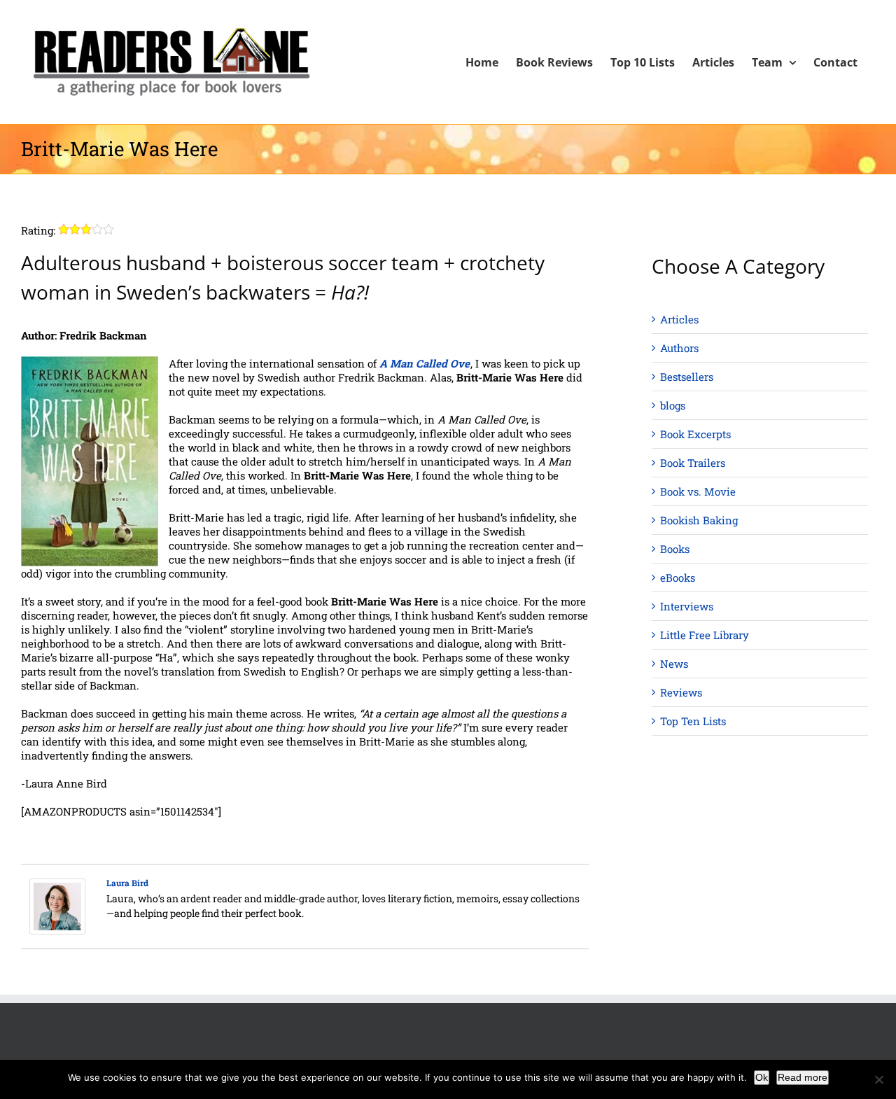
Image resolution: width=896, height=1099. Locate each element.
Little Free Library (704, 635)
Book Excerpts (695, 434)
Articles (679, 319)
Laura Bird (127, 882)
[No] (879, 1079)
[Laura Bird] (57, 885)
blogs (672, 405)
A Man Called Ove (424, 363)
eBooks (677, 577)
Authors (679, 348)
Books (675, 549)
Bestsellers (686, 377)
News (674, 664)
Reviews (681, 692)
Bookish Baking (699, 520)
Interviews (686, 606)
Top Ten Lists (693, 721)
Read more (802, 1077)
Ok (761, 1077)
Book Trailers (692, 463)
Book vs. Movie (698, 491)
